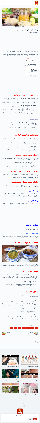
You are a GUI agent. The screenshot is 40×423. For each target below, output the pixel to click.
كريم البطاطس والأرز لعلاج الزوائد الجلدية (31, 380)
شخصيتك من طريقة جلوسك (33, 366)
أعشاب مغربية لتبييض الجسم (32, 64)
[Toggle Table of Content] (36, 59)
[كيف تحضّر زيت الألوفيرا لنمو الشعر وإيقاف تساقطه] (10, 373)
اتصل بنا (16, 405)
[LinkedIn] (24, 328)
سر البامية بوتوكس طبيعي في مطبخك (12, 394)
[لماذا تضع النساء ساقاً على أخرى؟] (10, 360)
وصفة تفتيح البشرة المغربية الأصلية (31, 60)
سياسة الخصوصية (22, 405)
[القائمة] (3, 3)
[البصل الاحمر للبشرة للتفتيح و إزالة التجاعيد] (29, 388)
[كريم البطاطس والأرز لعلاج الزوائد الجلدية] (29, 373)
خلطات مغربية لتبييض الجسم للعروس (31, 66)
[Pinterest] (28, 328)
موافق (35, 419)
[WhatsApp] (15, 328)
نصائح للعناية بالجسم (33, 75)
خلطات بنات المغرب (34, 74)
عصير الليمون (31, 203)
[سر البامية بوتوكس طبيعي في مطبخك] (10, 388)
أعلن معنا (16, 403)
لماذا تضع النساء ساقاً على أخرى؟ (13, 366)
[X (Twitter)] (32, 328)
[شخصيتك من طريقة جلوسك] (29, 360)
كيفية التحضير (35, 61)
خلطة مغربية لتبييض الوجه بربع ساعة (31, 65)
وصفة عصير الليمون (34, 69)
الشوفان (34, 158)
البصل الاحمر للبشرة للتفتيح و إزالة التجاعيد (30, 394)
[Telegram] (19, 328)
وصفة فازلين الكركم (34, 70)
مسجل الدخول (30, 344)
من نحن (24, 406)
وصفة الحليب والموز (34, 71)
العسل (28, 193)
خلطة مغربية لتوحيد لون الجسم (32, 72)
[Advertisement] (20, 42)
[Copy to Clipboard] (11, 328)
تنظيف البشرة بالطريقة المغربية (32, 63)
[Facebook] (36, 328)
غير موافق (30, 419)
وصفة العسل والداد (34, 68)
